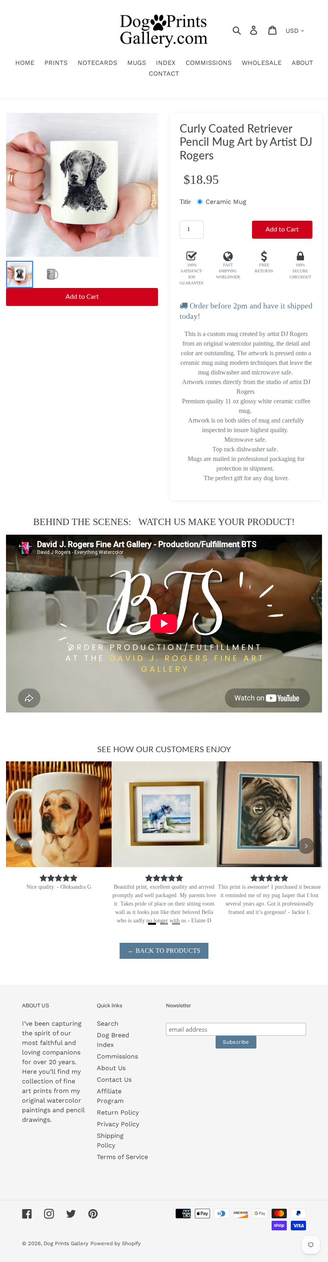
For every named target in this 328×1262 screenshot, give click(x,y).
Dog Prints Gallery (66, 1243)
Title (185, 201)
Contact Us (114, 1079)
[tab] (152, 924)
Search (107, 1023)
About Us (111, 1068)
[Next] (306, 846)
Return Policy (118, 1112)
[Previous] (22, 846)
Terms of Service (122, 1157)
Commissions (117, 1056)
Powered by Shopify (115, 1243)
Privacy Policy (118, 1124)
